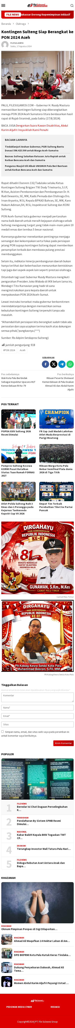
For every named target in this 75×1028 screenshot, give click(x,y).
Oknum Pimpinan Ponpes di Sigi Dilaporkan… (29, 929)
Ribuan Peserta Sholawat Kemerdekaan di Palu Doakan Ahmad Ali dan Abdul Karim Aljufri (58, 382)
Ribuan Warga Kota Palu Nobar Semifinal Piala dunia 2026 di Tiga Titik (55, 469)
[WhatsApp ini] (70, 364)
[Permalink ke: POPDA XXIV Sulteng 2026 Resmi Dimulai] (18, 419)
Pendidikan (23, 817)
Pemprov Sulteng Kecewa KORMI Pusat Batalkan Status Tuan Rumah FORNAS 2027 (18, 470)
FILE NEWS (22, 803)
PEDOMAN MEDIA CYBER (19, 1006)
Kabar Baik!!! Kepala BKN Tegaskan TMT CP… (41, 836)
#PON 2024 (9, 350)
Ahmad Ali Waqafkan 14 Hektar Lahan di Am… (42, 941)
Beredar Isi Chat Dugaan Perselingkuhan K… (42, 808)
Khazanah (6, 926)
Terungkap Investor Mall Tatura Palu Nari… (44, 849)
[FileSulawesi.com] (37, 5)
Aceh (22, 350)
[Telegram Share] (62, 364)
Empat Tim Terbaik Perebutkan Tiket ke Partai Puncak (55, 507)
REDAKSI (55, 1006)
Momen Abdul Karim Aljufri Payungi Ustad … (41, 983)
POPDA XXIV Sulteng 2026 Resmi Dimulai (16, 433)
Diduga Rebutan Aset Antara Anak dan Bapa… (41, 864)
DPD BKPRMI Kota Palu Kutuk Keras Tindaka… (42, 955)
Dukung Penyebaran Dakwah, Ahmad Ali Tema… (39, 969)
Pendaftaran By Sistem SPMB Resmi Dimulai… (39, 822)
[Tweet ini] (53, 364)
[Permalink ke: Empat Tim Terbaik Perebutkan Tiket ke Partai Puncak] (56, 491)
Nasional (22, 831)
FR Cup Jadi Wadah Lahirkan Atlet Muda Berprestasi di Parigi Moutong (56, 435)
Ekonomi (21, 846)
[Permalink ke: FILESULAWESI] (5, 44)
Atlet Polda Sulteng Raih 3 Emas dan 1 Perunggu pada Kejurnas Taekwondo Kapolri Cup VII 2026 (17, 508)
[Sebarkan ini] (45, 364)
